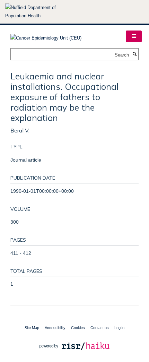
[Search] (134, 54)
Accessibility (55, 328)
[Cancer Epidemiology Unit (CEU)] (45, 35)
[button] (134, 36)
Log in (119, 328)
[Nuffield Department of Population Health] (39, 12)
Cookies (78, 328)
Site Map (32, 328)
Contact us (99, 328)
